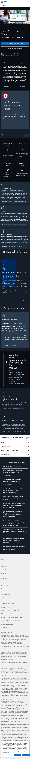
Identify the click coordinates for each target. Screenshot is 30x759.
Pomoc (3, 575)
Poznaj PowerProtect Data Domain (9, 345)
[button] (28, 2)
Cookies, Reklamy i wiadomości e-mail (10, 632)
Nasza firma (4, 594)
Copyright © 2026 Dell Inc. (7, 615)
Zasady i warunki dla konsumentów (10, 622)
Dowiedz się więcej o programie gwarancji (12, 408)
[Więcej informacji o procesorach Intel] (2, 54)
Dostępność (4, 639)
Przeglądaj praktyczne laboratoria (16, 383)
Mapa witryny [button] (4, 581)
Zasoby (3, 601)
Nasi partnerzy (4, 597)
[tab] (15, 443)
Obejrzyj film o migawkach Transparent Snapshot (11, 291)
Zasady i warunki (5, 619)
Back (4, 5)
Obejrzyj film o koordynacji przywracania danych (14, 224)
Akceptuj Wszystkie (25, 754)
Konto (2, 571)
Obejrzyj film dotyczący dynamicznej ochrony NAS (14, 201)
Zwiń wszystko (17, 466)
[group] (15, 110)
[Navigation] (2, 2)
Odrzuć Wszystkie (17, 754)
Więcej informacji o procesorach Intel (12, 55)
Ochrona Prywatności (6, 626)
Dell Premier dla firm (6, 610)
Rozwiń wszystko (7, 466)
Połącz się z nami (5, 578)
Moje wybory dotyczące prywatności (10, 629)
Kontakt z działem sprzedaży (15, 48)
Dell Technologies (5, 606)
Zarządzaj (4, 754)
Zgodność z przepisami (7, 636)
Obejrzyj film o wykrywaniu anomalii (11, 246)
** (23, 428)
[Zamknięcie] (26, 742)
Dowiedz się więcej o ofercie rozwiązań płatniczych (14, 431)
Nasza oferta (4, 590)
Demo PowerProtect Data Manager (15, 43)
